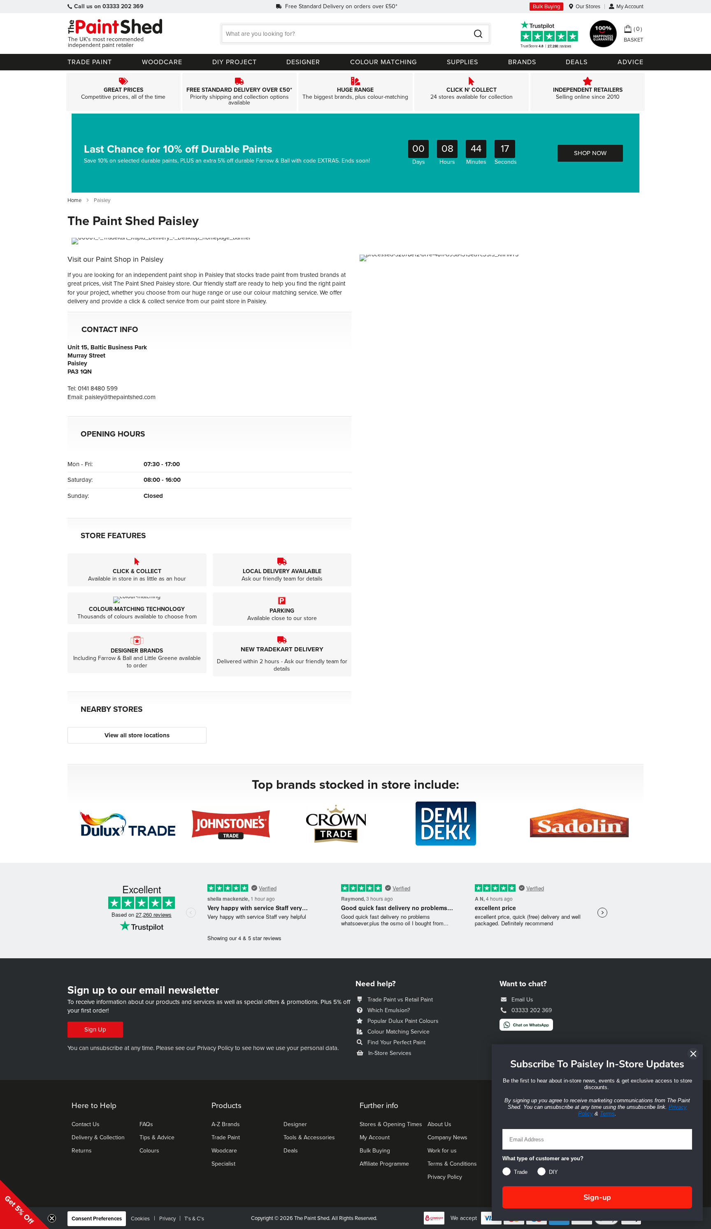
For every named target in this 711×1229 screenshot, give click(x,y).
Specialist (223, 1163)
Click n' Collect (471, 92)
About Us (439, 1124)
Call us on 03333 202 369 (109, 6)
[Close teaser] (52, 1218)
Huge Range (355, 92)
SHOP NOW (590, 153)
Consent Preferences (97, 1218)
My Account (630, 6)
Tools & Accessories (309, 1137)
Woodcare (224, 1150)
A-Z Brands (225, 1124)
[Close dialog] (693, 1054)
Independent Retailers (587, 92)
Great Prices (123, 92)
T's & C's (194, 1218)
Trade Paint (225, 1137)
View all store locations (137, 735)
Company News (447, 1137)
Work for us (442, 1150)
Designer (295, 1124)
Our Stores (588, 6)
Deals (290, 1150)
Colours (149, 1150)
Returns (82, 1150)
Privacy (167, 1218)
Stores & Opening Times (391, 1124)
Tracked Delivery (239, 92)
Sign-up (597, 1197)
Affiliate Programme (384, 1163)
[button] (24, 1204)
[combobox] (355, 34)
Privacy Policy (215, 1048)
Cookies (140, 1218)
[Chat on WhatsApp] (526, 1028)
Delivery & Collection (98, 1137)
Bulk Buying (546, 6)
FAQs (146, 1124)
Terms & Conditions (452, 1163)
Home (75, 200)
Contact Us (86, 1124)
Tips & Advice (156, 1137)
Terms (607, 1114)
